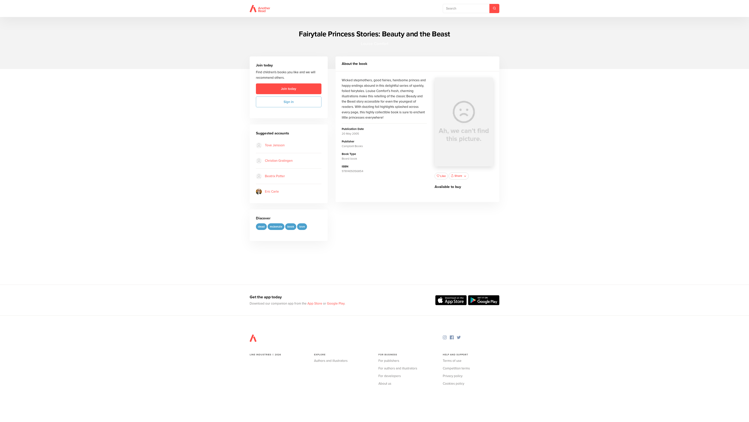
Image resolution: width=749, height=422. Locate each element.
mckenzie (276, 226)
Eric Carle (272, 192)
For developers (389, 376)
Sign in (289, 102)
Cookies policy (453, 384)
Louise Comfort (374, 43)
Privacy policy (452, 376)
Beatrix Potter (275, 176)
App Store (314, 303)
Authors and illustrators (331, 361)
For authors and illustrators (397, 368)
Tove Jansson (275, 145)
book (290, 226)
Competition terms (456, 368)
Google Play (335, 303)
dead (261, 226)
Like (443, 176)
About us (384, 384)
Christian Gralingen (279, 161)
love (302, 226)
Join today (288, 89)
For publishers (388, 361)
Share (458, 176)
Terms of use (452, 361)
